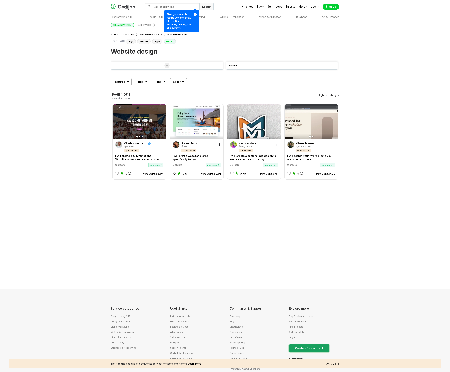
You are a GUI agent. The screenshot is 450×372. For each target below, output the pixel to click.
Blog (232, 321)
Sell (269, 6)
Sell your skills (296, 332)
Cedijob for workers (181, 358)
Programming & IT (122, 17)
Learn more (194, 363)
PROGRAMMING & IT (150, 34)
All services (176, 332)
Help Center (236, 337)
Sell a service (177, 337)
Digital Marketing (120, 326)
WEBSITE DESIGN (177, 34)
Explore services (179, 326)
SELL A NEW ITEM (122, 25)
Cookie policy (237, 353)
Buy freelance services (302, 316)
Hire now (247, 6)
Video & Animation (270, 17)
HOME (114, 34)
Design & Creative (158, 17)
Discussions (236, 326)
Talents (290, 6)
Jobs (279, 6)
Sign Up (331, 6)
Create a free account (309, 348)
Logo (130, 41)
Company (235, 316)
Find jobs (175, 342)
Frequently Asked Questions (245, 368)
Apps (157, 41)
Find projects (296, 326)
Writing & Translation (232, 17)
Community (236, 332)
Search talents (178, 347)
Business (301, 17)
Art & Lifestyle (330, 17)
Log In (315, 6)
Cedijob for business (181, 353)
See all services (297, 321)
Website (144, 41)
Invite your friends (180, 316)
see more (155, 164)
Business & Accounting (123, 347)
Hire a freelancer (179, 321)
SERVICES (128, 34)
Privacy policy (237, 342)
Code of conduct (239, 358)
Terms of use (237, 347)
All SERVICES (145, 25)
